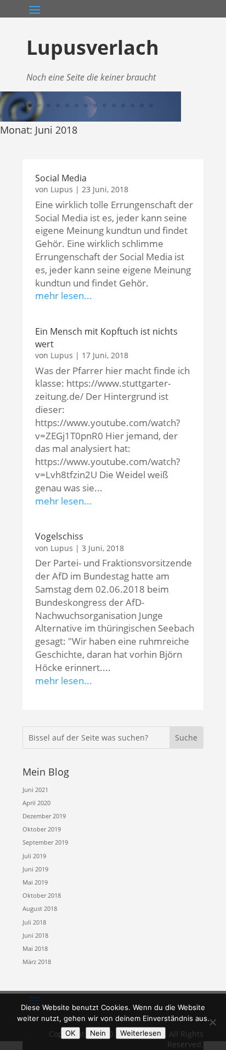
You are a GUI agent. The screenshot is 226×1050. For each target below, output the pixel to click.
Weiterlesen (140, 1033)
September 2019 (45, 842)
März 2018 (36, 961)
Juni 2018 (35, 935)
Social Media (61, 178)
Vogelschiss (59, 536)
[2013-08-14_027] (90, 119)
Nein (98, 1033)
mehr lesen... (63, 295)
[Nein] (212, 1022)
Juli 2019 (34, 856)
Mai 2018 (35, 948)
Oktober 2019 (41, 829)
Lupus (61, 189)
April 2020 (36, 803)
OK (70, 1033)
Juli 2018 (34, 922)
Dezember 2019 (44, 816)
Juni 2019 (35, 869)
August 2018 (39, 908)
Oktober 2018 (41, 895)
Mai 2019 (35, 882)
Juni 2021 (35, 789)
